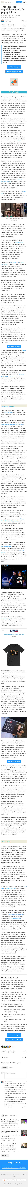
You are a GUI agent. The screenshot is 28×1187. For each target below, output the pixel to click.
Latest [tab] (6, 1115)
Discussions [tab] (12, 1115)
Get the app (21, 1180)
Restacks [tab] (11, 1067)
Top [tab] (3, 1115)
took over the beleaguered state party (12, 424)
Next (23, 1057)
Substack (6, 1184)
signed (24, 350)
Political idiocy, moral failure (8, 1147)
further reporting (16, 918)
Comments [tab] (4, 1067)
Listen (24, 21)
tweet (18, 792)
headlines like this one (16, 914)
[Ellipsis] (26, 1081)
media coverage (6, 619)
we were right (8, 412)
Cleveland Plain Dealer (17, 262)
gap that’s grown (6, 546)
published (4, 264)
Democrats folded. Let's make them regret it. (8, 1145)
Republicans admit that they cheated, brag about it (10, 1121)
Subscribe (19, 2)
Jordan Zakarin (8, 20)
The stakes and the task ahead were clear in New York (10, 1135)
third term (20, 141)
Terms (19, 1174)
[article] (14, 1123)
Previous (6, 1057)
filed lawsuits (19, 242)
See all (4, 1155)
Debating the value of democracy (9, 1123)
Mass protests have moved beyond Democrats (9, 1132)
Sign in (25, 2)
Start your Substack (10, 1180)
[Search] (25, 1115)
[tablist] (7, 1067)
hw (5, 1081)
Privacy (15, 1174)
